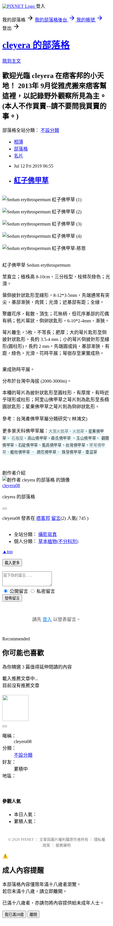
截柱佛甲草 (20, 452)
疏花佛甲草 (47, 452)
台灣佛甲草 (75, 445)
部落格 (21, 148)
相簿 (18, 141)
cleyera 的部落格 (36, 45)
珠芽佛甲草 (71, 452)
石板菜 (17, 438)
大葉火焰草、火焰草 (66, 431)
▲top (7, 551)
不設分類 (50, 130)
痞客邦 (43, 518)
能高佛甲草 (52, 445)
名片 (18, 155)
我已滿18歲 (14, 914)
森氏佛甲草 (61, 438)
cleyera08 (11, 485)
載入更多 (12, 563)
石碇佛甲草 (28, 445)
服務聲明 (63, 845)
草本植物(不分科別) (58, 541)
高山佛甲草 (37, 438)
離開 (33, 914)
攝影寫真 (47, 534)
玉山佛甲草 (86, 438)
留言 (56, 518)
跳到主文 (11, 61)
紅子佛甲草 (31, 180)
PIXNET (27, 839)
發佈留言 (12, 598)
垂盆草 (91, 452)
